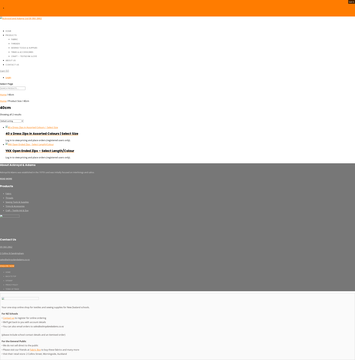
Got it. (351, 2)
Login (9, 8)
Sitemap (9, 280)
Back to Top (11, 276)
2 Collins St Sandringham (12, 253)
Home (3, 94)
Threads (15, 43)
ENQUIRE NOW (7, 266)
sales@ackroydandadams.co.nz (15, 259)
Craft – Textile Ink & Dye (24, 56)
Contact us (8, 318)
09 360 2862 (5, 2)
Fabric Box (35, 349)
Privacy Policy (12, 285)
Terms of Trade (12, 289)
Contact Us (12, 64)
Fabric (14, 39)
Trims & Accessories (22, 52)
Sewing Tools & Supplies (24, 47)
